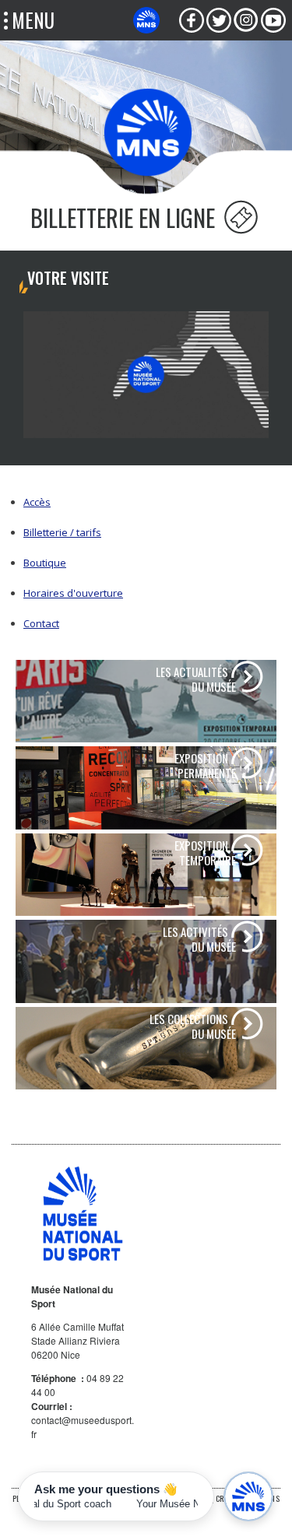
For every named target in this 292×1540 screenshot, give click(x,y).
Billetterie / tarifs (62, 532)
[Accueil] (148, 131)
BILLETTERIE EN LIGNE (125, 217)
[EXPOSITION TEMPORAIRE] (146, 874)
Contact (41, 623)
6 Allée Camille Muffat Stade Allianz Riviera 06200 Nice (77, 1340)
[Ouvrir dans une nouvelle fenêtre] (191, 20)
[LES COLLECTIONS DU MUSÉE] (146, 1047)
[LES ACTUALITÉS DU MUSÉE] (146, 700)
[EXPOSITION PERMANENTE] (146, 787)
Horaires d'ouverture (73, 593)
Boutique (44, 563)
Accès (37, 502)
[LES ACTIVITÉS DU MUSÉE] (146, 961)
